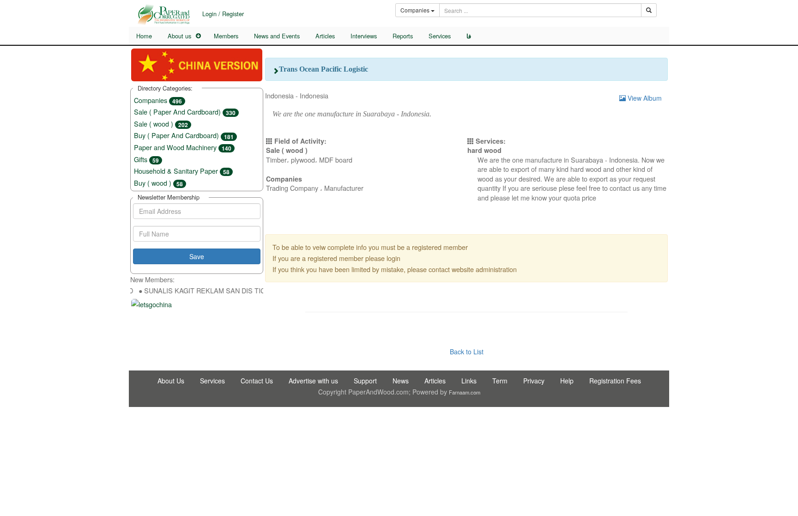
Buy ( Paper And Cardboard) (184, 135)
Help (567, 380)
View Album (644, 98)
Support (365, 380)
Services (440, 35)
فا (468, 36)
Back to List (467, 351)
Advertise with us (313, 380)
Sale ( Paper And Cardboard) (185, 111)
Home (144, 35)
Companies (158, 100)
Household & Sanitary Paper (182, 171)
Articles (325, 35)
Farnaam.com (464, 392)
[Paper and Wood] (163, 14)
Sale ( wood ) (161, 123)
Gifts (146, 159)
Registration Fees (615, 380)
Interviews (364, 35)
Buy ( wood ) (158, 183)
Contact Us (257, 380)
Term (500, 380)
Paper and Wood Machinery (182, 147)
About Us (170, 380)
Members (226, 35)
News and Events (277, 35)
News (401, 380)
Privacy (533, 380)
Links (469, 380)
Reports (403, 35)
